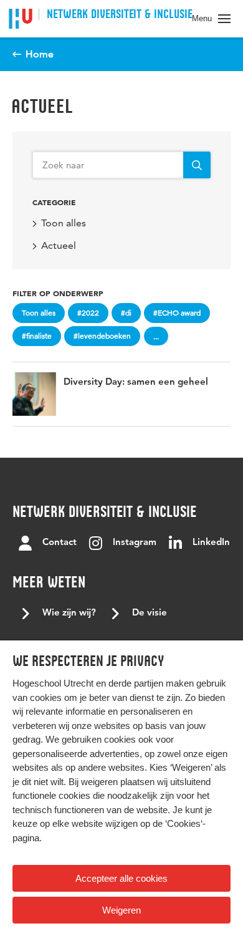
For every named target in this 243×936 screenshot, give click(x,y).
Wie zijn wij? (69, 613)
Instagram (134, 543)
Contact (59, 543)
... (156, 336)
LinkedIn (211, 543)
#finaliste (37, 335)
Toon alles (63, 223)
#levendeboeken (102, 335)
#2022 (88, 312)
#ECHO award (177, 312)
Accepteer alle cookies (121, 878)
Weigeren (121, 910)
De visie (149, 613)
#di (126, 312)
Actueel (42, 106)
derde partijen (135, 683)
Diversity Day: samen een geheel (136, 382)
